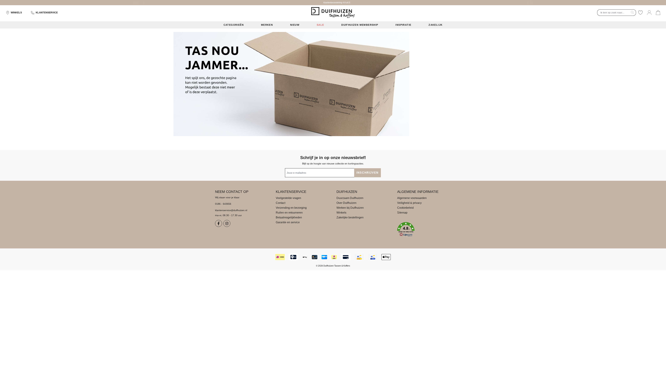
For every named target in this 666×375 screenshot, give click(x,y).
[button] (424, 229)
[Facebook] (218, 223)
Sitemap (402, 212)
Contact (280, 202)
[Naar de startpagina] (333, 12)
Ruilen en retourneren (289, 212)
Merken (267, 24)
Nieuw (294, 24)
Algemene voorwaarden (412, 198)
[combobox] (613, 12)
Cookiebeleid (405, 207)
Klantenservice (47, 12)
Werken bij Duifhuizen (350, 207)
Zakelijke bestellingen (350, 217)
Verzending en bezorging (291, 207)
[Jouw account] (649, 12)
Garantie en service (288, 222)
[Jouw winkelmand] (658, 12)
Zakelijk (435, 24)
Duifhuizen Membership (359, 24)
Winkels (16, 12)
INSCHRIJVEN (367, 172)
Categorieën (234, 24)
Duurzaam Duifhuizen (349, 198)
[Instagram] (226, 223)
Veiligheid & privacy (409, 202)
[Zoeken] (632, 12)
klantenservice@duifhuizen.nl (231, 210)
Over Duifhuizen (346, 202)
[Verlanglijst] (640, 12)
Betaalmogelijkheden (289, 217)
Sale (320, 24)
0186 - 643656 (223, 203)
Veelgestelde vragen (288, 198)
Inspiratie (403, 24)
